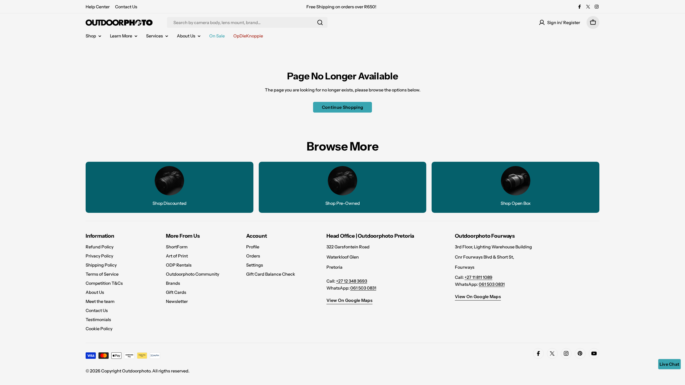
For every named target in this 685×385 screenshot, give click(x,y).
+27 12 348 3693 (351, 281)
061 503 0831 (363, 288)
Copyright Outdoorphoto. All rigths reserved (144, 371)
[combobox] (247, 22)
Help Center (98, 6)
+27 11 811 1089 (478, 277)
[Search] (320, 22)
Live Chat (670, 364)
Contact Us (126, 6)
